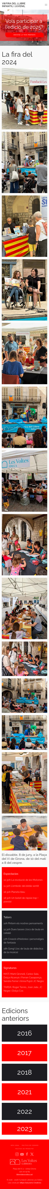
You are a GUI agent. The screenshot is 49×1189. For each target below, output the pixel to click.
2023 (24, 1128)
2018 (24, 1072)
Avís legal (15, 1145)
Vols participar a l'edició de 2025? (24, 24)
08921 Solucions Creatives (30, 1183)
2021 (24, 1092)
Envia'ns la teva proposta (24, 35)
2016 (24, 1033)
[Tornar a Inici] (14, 5)
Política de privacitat (24, 1149)
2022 (24, 1111)
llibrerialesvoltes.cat (24, 1174)
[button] (46, 5)
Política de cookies (30, 1145)
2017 (24, 1053)
